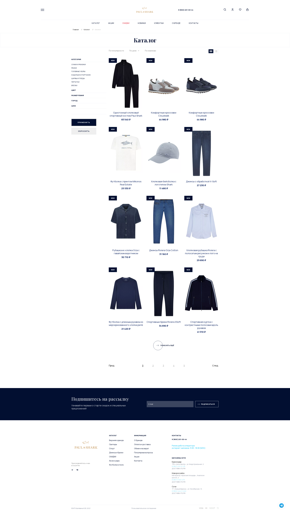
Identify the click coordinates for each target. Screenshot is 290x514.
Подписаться (208, 404)
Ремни (74, 68)
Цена (73, 106)
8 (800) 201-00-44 (185, 10)
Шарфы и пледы (78, 78)
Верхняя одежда (116, 440)
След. (215, 365)
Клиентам (159, 23)
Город (74, 101)
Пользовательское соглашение (143, 508)
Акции (111, 23)
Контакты (193, 23)
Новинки (142, 23)
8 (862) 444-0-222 (179, 491)
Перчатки (75, 82)
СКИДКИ (125, 23)
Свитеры (113, 444)
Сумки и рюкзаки (78, 64)
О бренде (176, 23)
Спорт (112, 448)
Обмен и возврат (141, 448)
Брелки (74, 85)
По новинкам (150, 50)
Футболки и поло (116, 465)
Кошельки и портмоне (81, 75)
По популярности (116, 50)
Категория (76, 59)
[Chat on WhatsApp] (281, 505)
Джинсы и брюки (116, 452)
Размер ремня (77, 95)
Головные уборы (78, 71)
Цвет (73, 90)
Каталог (96, 23)
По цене (133, 50)
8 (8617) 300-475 (178, 480)
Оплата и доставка (142, 444)
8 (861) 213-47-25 (178, 466)
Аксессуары (114, 460)
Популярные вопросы (143, 452)
